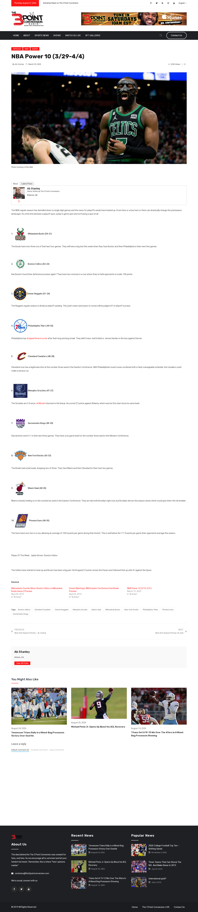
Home (16, 35)
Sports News (42, 35)
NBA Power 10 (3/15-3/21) (139, 588)
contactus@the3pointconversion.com (32, 873)
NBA (26, 49)
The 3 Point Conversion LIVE (155, 907)
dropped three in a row (37, 338)
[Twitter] (19, 201)
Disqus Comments (56, 750)
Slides (35, 49)
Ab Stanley (19, 64)
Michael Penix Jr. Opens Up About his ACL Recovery (98, 726)
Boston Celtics (24, 610)
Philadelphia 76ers (150, 610)
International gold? (157, 878)
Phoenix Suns (168, 610)
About (26, 35)
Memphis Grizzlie (80, 610)
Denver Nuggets (61, 610)
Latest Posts (27, 184)
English (182, 3)
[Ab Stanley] (19, 193)
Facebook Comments (39, 750)
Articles (17, 49)
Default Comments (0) (20, 750)
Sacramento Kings (20, 614)
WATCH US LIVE (73, 35)
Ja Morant (40, 403)
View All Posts (22, 663)
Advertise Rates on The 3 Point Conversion (60, 3)
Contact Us (176, 35)
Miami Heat (96, 610)
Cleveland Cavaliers (42, 610)
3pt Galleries (92, 35)
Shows (57, 35)
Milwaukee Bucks (112, 610)
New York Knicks (131, 610)
